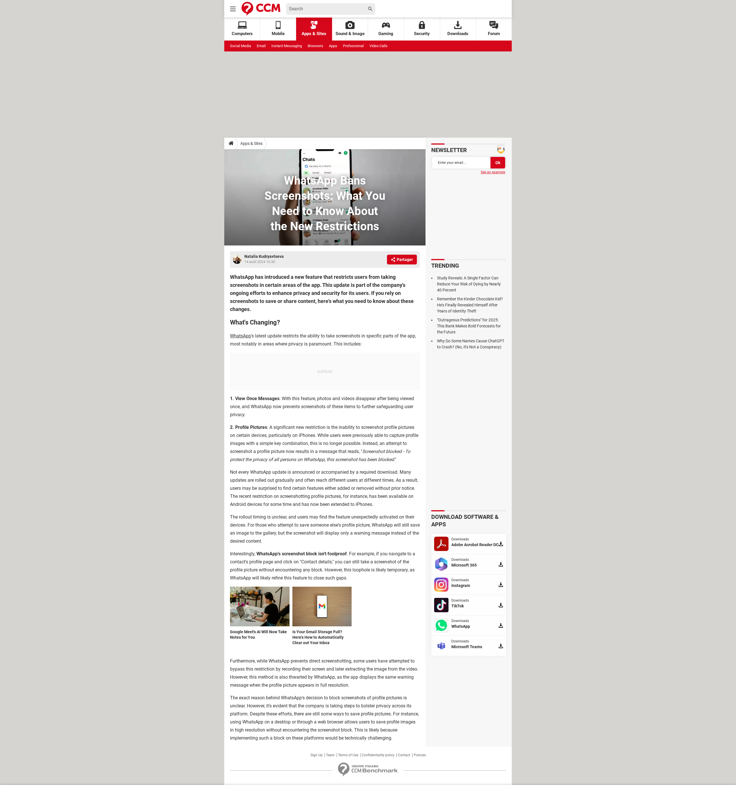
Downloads (457, 33)
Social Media (240, 46)
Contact (404, 755)
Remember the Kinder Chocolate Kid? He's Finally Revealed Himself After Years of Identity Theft (470, 305)
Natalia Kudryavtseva (264, 256)
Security (422, 33)
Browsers (315, 46)
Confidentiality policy (378, 755)
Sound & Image (350, 33)
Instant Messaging (286, 46)
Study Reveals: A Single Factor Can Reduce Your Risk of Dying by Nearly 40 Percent (469, 284)
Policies (420, 755)
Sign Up (316, 755)
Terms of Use (348, 755)
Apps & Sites (314, 33)
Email (261, 46)
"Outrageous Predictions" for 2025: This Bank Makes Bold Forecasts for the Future (469, 326)
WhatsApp (240, 336)
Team (330, 755)
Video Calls (378, 46)
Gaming (385, 33)
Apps (333, 46)
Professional (353, 46)
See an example (493, 172)
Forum (494, 33)
